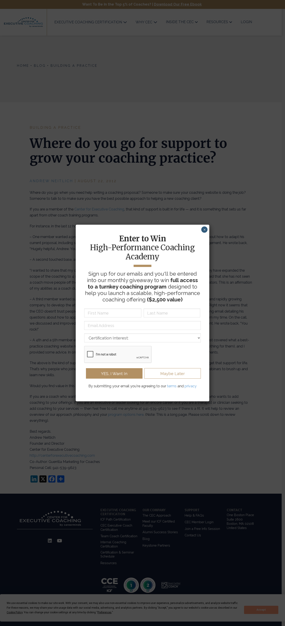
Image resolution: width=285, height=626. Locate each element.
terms (172, 386)
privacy (191, 386)
